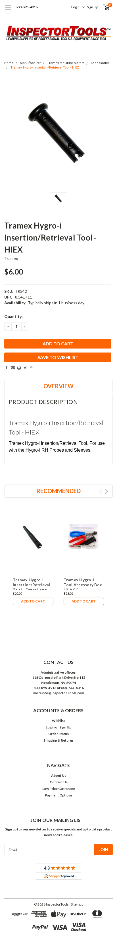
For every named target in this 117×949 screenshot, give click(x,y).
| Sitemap (76, 904)
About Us (58, 775)
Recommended (58, 490)
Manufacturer (30, 63)
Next (106, 491)
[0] (103, 7)
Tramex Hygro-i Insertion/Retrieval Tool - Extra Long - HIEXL (31, 587)
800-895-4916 (27, 7)
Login (75, 7)
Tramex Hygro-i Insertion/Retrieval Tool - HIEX (45, 67)
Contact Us (59, 782)
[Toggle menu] (8, 10)
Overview (58, 386)
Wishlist (58, 720)
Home (9, 63)
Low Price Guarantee (58, 788)
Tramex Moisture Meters (65, 63)
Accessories (100, 63)
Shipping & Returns (58, 740)
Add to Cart (33, 601)
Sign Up (92, 7)
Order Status (58, 734)
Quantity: (13, 316)
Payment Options (58, 795)
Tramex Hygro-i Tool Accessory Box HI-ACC (83, 584)
